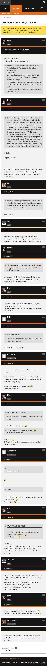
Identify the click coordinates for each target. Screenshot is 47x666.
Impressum (24, 658)
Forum (16, 8)
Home (5, 8)
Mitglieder (29, 8)
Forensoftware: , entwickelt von (23, 663)
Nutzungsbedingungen (10, 658)
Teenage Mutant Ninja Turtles (18, 22)
